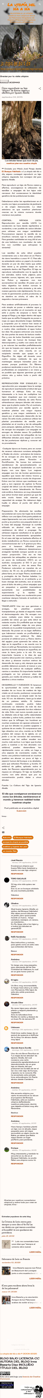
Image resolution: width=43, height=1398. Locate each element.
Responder (17, 874)
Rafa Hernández (18, 937)
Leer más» (35, 1252)
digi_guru (28, 1345)
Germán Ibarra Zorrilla (21, 1048)
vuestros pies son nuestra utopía (21, 163)
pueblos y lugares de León (15, 846)
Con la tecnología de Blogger (23, 1340)
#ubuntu (7, 837)
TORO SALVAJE (18, 879)
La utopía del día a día (21, 6)
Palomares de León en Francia (16, 1259)
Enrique (14, 1148)
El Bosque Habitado (23, 837)
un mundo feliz (10, 851)
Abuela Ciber (17, 1002)
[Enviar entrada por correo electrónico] (3, 833)
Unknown (15, 1027)
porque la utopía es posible (15, 842)
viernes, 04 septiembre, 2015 (24, 862)
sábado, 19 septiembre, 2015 (24, 1150)
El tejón (14, 980)
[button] (39, 89)
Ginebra (14, 903)
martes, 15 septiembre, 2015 (24, 1090)
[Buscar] (39, 4)
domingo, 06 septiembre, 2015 (25, 1029)
